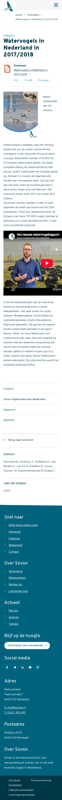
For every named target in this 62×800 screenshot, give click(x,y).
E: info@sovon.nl (15, 707)
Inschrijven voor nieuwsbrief (25, 645)
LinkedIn (22, 667)
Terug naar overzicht (20, 440)
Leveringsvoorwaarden (22, 795)
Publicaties (33, 15)
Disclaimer (15, 780)
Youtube (30, 667)
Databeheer (15, 785)
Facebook (7, 667)
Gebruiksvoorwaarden (21, 790)
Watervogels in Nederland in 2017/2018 (31, 72)
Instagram (38, 667)
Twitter (15, 667)
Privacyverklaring (41, 780)
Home (19, 15)
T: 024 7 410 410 (14, 712)
